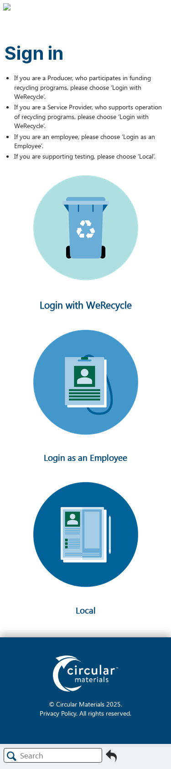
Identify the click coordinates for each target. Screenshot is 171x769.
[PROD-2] (85, 302)
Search (12, 756)
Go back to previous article (111, 758)
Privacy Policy (58, 712)
